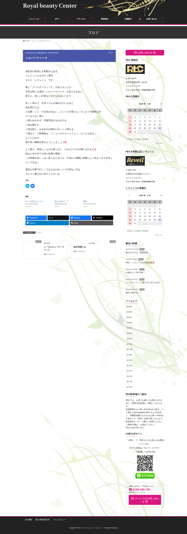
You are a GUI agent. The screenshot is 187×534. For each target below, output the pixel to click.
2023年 (129, 322)
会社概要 (28, 519)
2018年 (129, 344)
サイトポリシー (60, 519)
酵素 (85, 201)
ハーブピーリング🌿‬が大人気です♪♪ (143, 282)
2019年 (129, 338)
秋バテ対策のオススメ (34, 201)
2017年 (129, 349)
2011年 (129, 381)
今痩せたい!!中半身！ (135, 272)
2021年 (129, 328)
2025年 (129, 312)
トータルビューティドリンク (54, 248)
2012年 (129, 376)
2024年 (129, 317)
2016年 (129, 354)
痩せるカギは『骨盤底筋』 (138, 252)
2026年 (129, 306)
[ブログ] (32, 249)
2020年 (129, 333)
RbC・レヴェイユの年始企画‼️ (140, 262)
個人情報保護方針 (43, 519)
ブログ (110, 52)
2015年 (129, 360)
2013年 (129, 371)
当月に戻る (158, 143)
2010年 (129, 387)
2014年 (129, 365)
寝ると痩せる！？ (61, 201)
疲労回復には (80, 246)
